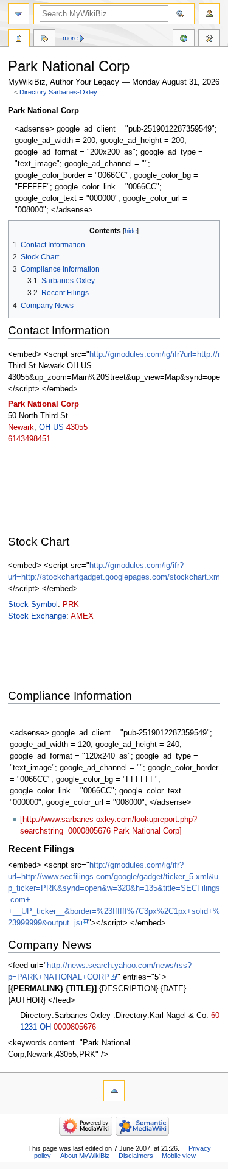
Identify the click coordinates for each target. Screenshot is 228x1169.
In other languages (183, 39)
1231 (28, 1027)
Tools (209, 39)
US (58, 427)
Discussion (44, 39)
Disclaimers (136, 1155)
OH (44, 427)
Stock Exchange (37, 616)
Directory (19, 39)
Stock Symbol (33, 604)
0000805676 (75, 1027)
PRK (71, 604)
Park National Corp (43, 404)
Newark (21, 427)
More (70, 37)
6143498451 (29, 439)
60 (215, 1015)
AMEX (82, 616)
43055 (77, 427)
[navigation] (18, 13)
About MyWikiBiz (84, 1155)
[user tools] (209, 13)
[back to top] (114, 1090)
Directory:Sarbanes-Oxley (58, 92)
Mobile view (179, 1155)
